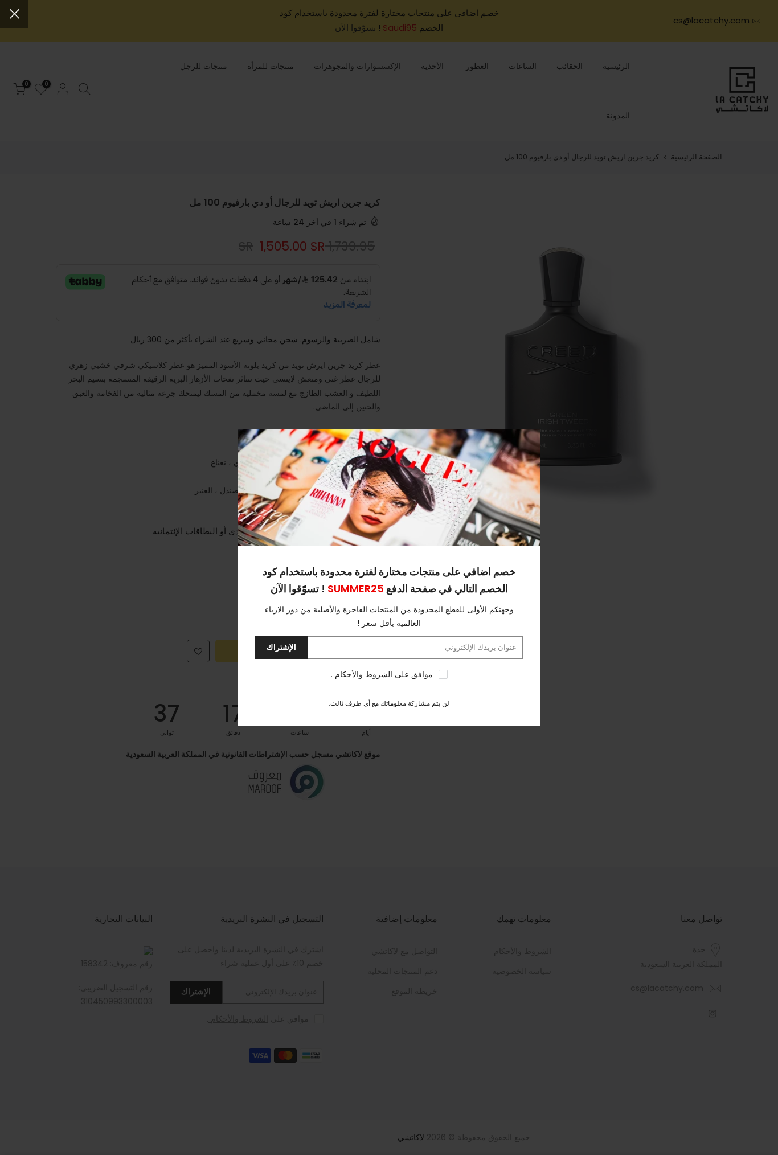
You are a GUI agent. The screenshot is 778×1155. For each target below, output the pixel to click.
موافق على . (382, 674)
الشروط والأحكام (362, 674)
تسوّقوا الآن (295, 588)
